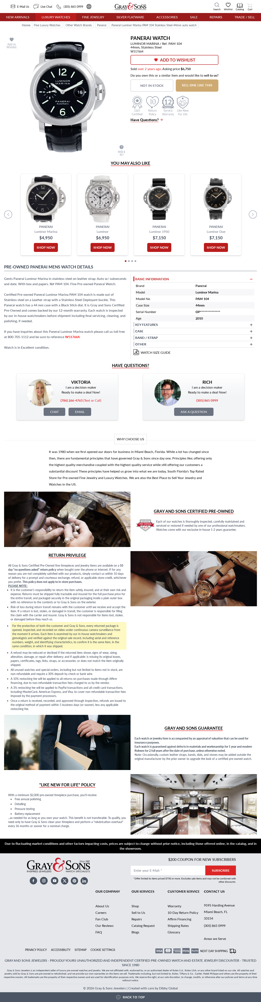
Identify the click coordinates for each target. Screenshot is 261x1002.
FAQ (98, 932)
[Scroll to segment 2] (129, 261)
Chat (54, 411)
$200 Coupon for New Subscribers (202, 859)
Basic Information (152, 279)
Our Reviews (104, 925)
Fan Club (101, 919)
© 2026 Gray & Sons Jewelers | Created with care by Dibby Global (130, 988)
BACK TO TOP (134, 997)
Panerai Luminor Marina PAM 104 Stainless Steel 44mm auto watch (154, 25)
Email (80, 411)
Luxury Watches (56, 17)
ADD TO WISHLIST (177, 60)
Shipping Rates (178, 925)
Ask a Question (194, 411)
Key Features (146, 324)
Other (140, 344)
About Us (102, 906)
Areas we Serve (215, 938)
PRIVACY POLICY (36, 950)
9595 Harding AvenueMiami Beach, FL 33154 (219, 912)
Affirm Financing (179, 919)
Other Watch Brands (79, 25)
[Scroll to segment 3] (132, 261)
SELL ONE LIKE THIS (197, 85)
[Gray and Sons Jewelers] (130, 6)
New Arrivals (17, 17)
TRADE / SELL (244, 17)
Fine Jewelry (93, 17)
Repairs (216, 17)
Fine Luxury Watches (47, 25)
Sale (194, 17)
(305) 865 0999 (215, 925)
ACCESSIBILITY (61, 950)
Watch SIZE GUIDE (155, 352)
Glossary (174, 932)
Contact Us (214, 891)
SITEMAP (80, 950)
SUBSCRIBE (221, 870)
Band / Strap (146, 337)
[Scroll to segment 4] (135, 261)
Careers (100, 912)
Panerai (101, 25)
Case (139, 331)
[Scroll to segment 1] (125, 261)
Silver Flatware (130, 17)
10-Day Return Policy (183, 912)
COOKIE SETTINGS (103, 950)
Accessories (167, 17)
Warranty (174, 906)
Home (26, 25)
